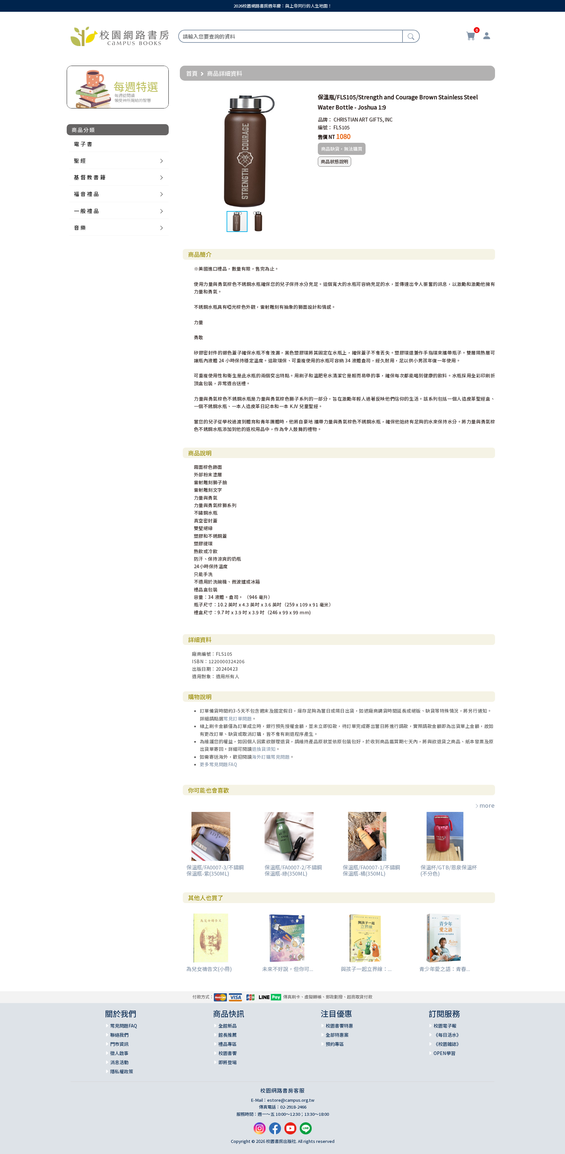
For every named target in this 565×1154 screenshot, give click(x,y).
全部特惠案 (337, 1034)
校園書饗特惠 (339, 1025)
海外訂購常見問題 (271, 756)
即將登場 (227, 1062)
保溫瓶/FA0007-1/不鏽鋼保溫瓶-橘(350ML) (371, 870)
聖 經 (80, 160)
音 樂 (80, 227)
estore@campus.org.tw (291, 1100)
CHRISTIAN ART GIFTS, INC (363, 119)
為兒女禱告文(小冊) (209, 969)
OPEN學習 (444, 1053)
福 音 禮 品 (86, 194)
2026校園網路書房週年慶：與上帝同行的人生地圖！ (282, 6)
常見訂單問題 (237, 718)
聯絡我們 (119, 1034)
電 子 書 (83, 144)
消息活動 (119, 1062)
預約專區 (335, 1044)
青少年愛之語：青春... (444, 969)
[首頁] (120, 35)
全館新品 (227, 1025)
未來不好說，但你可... (287, 969)
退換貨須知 (264, 749)
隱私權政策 (121, 1071)
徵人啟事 (119, 1053)
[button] (302, 97)
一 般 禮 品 (86, 211)
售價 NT (326, 136)
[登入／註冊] (486, 37)
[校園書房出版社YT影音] (290, 1131)
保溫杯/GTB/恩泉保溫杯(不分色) (448, 870)
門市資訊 (119, 1044)
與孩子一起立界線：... (366, 969)
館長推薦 (227, 1034)
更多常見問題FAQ (218, 764)
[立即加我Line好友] (306, 1131)
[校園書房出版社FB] (275, 1131)
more (487, 805)
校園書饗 (227, 1053)
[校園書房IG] (259, 1131)
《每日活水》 (447, 1034)
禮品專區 (227, 1044)
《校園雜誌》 (447, 1044)
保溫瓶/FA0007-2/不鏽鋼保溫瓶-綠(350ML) (293, 870)
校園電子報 (445, 1025)
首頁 (192, 73)
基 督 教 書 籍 (89, 177)
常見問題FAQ (123, 1025)
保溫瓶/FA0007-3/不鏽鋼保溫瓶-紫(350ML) (215, 870)
